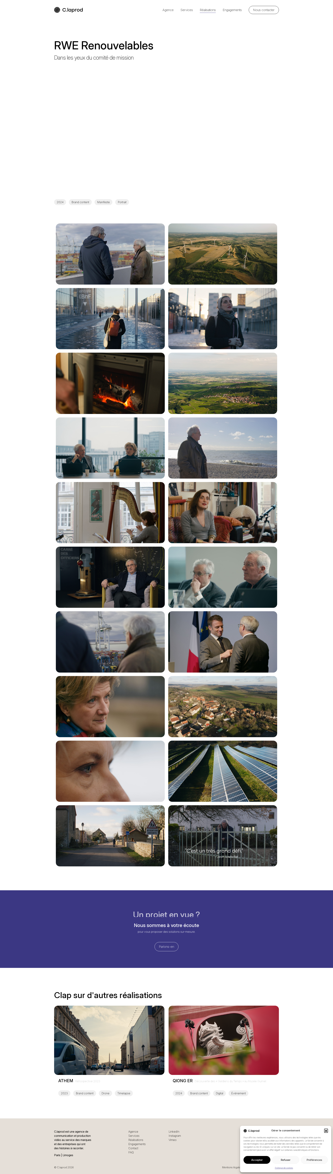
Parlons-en (166, 946)
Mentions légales (232, 1167)
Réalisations (208, 10)
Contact (133, 1148)
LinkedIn (174, 1131)
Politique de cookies (284, 1168)
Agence (168, 10)
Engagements (232, 10)
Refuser (286, 1160)
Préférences (314, 1160)
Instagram (175, 1135)
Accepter (257, 1160)
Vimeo (173, 1140)
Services (187, 10)
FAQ (131, 1152)
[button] (326, 1130)
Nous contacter (264, 10)
